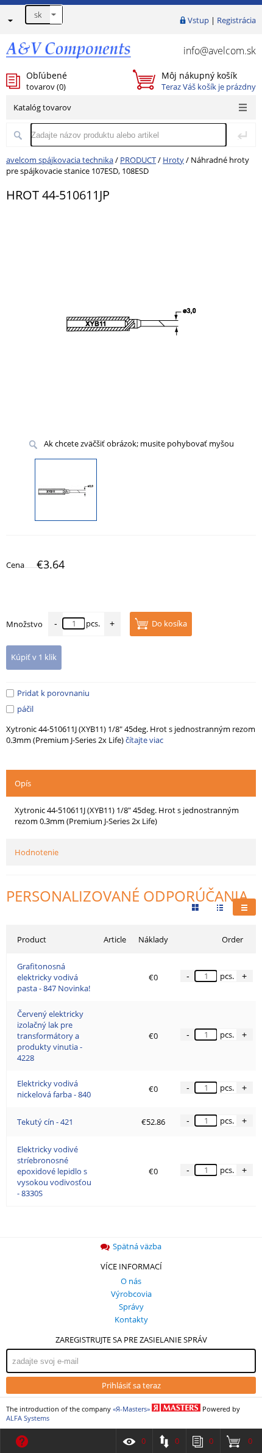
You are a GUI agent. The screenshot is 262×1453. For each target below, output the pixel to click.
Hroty (173, 159)
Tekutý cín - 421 (45, 1121)
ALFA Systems (27, 1418)
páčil (25, 708)
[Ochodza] (220, 907)
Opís (23, 783)
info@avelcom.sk (219, 50)
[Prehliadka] (195, 907)
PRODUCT (138, 159)
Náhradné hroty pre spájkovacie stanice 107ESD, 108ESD (127, 165)
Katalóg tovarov (42, 107)
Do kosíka (169, 623)
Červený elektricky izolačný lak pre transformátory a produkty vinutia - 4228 (50, 1035)
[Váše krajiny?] (9, 20)
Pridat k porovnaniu (53, 692)
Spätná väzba (137, 1246)
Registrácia (236, 20)
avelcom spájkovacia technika (59, 159)
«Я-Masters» (131, 1408)
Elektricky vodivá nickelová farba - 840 (54, 1089)
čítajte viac (144, 739)
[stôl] (244, 907)
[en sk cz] (44, 14)
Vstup (198, 20)
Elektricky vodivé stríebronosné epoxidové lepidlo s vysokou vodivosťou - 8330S (54, 1171)
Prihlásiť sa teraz (131, 1385)
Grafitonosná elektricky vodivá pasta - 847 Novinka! (53, 977)
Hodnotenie (36, 852)
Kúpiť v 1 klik (34, 656)
